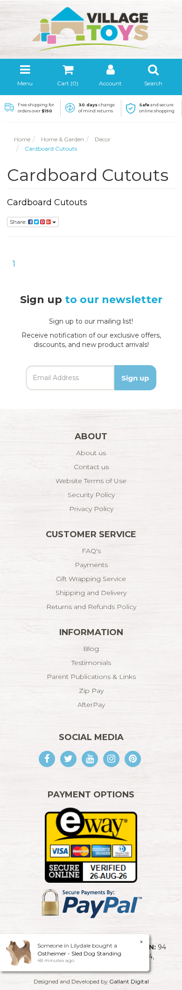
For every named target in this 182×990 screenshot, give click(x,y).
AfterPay (91, 704)
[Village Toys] (91, 26)
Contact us (91, 467)
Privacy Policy (91, 509)
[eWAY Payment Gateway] (91, 844)
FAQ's (91, 551)
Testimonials (91, 662)
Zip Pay (91, 690)
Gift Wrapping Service (91, 579)
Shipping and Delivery (91, 592)
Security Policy (91, 495)
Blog (91, 648)
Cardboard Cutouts (47, 202)
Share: (19, 221)
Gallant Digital (129, 981)
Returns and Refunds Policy (91, 606)
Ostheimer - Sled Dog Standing (79, 953)
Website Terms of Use (91, 481)
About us (91, 453)
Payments (91, 565)
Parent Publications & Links (91, 676)
